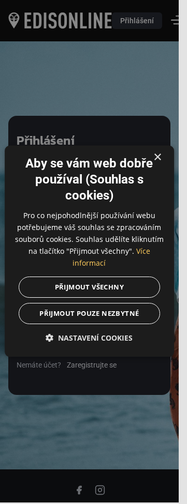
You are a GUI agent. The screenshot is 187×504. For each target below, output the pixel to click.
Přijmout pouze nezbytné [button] (89, 313)
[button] (89, 338)
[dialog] (90, 251)
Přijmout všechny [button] (89, 287)
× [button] (157, 157)
